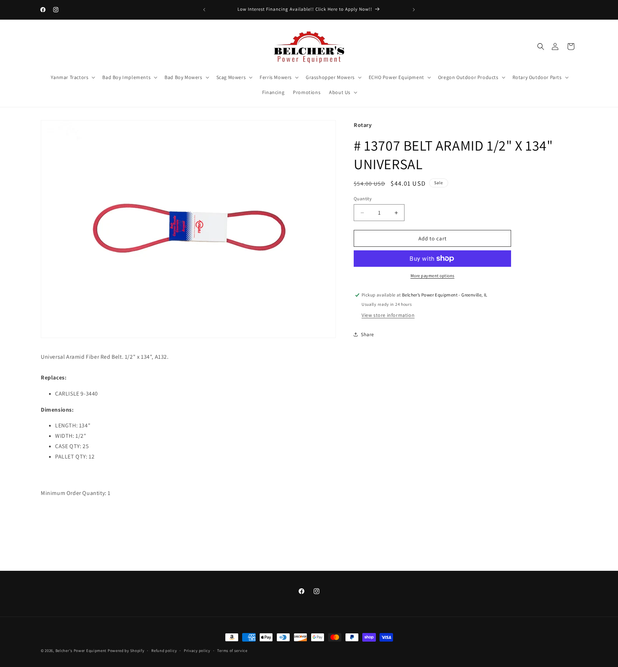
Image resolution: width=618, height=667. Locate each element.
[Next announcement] (414, 9)
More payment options (433, 275)
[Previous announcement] (204, 9)
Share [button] (367, 334)
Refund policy (164, 650)
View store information (388, 315)
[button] (541, 46)
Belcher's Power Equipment (81, 650)
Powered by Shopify (126, 650)
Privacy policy (197, 650)
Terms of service (232, 650)
